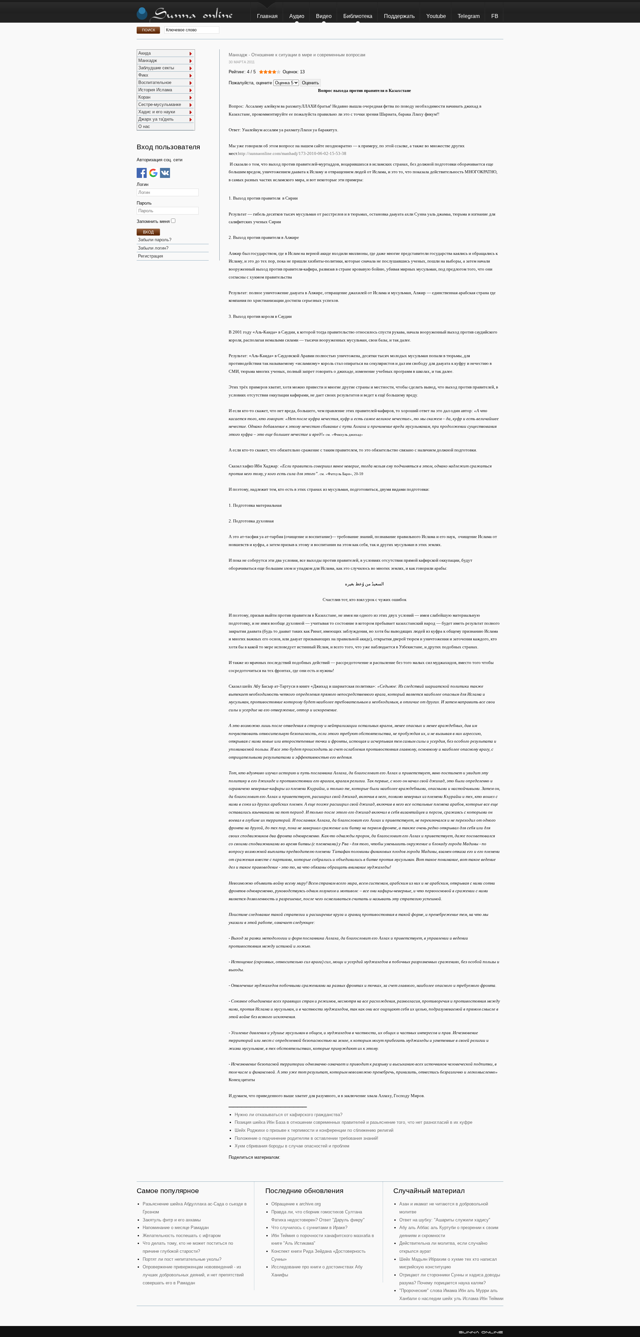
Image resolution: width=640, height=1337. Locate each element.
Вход (148, 232)
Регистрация (150, 256)
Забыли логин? (153, 248)
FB (494, 16)
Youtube (436, 16)
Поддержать (399, 16)
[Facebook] (142, 173)
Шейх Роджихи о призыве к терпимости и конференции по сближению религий (314, 1130)
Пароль (144, 203)
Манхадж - (239, 54)
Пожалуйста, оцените (250, 82)
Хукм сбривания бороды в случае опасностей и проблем (292, 1145)
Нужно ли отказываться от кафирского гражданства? (288, 1114)
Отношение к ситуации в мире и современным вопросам (308, 54)
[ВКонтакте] (165, 173)
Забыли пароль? (154, 239)
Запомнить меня (154, 221)
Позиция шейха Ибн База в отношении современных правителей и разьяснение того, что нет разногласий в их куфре (353, 1122)
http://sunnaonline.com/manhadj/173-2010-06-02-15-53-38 (292, 153)
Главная (267, 16)
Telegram (469, 16)
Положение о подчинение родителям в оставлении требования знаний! (306, 1138)
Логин (142, 184)
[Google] (153, 173)
